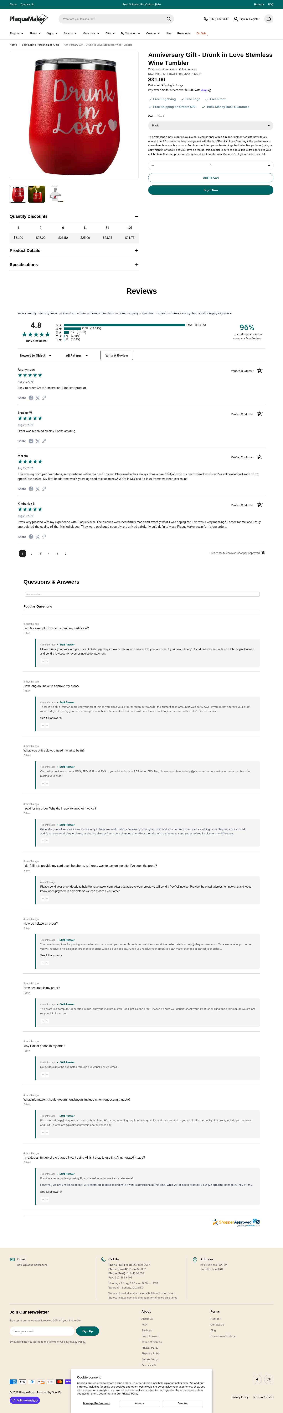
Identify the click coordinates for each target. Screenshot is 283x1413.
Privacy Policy (129, 1393)
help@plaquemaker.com (97, 886)
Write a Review (116, 355)
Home (13, 44)
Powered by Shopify (49, 1392)
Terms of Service (263, 1397)
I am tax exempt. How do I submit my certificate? (56, 628)
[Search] (168, 19)
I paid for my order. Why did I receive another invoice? (59, 808)
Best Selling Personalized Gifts (40, 44)
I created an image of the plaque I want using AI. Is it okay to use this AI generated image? (84, 1157)
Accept (139, 1403)
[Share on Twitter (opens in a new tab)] (37, 398)
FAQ (270, 4)
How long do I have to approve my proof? (51, 686)
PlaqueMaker (27, 1392)
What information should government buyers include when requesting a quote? (77, 1099)
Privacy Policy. (77, 1341)
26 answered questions (162, 69)
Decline (183, 1403)
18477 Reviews (39, 341)
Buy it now (211, 190)
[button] (42, 661)
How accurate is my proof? (41, 988)
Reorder (259, 4)
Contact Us (27, 4)
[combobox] (116, 19)
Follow (26, 633)
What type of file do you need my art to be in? (54, 750)
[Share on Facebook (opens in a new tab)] (31, 398)
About (13, 4)
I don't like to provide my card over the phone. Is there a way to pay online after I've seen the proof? (90, 865)
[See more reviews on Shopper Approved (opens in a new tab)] (44, 398)
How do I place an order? (40, 923)
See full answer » (51, 718)
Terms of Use (57, 1341)
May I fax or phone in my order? (44, 1046)
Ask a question (188, 69)
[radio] (141, 325)
